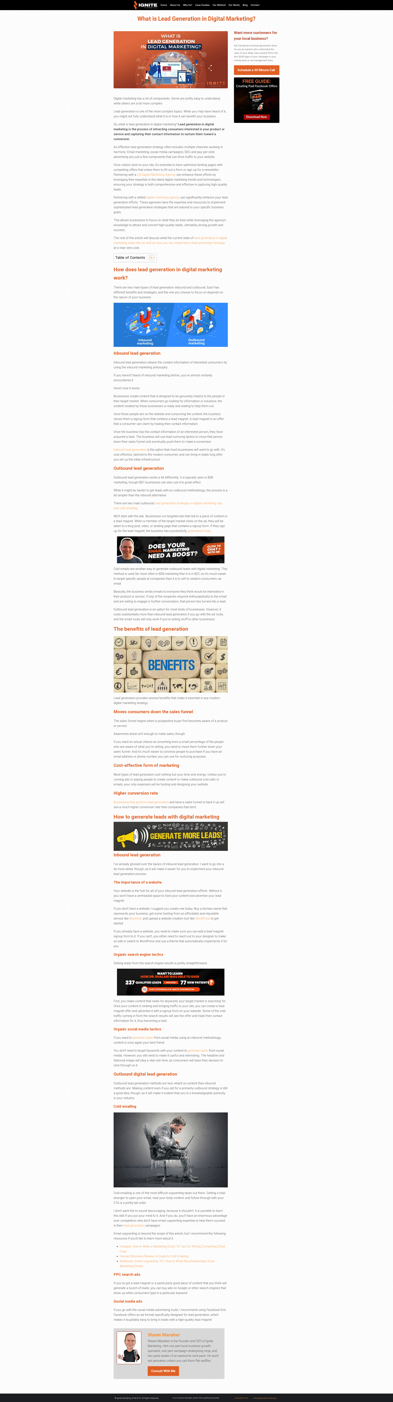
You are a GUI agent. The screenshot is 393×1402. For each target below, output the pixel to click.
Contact (255, 5)
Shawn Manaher (164, 1334)
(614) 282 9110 (241, 1398)
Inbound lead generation (130, 449)
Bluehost (135, 918)
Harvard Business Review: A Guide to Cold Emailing (154, 1256)
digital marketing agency (162, 197)
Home (164, 5)
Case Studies (202, 5)
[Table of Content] (151, 257)
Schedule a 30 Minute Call (256, 70)
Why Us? (187, 5)
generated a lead (199, 531)
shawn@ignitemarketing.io (265, 1398)
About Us (175, 5)
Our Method (219, 5)
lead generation (133, 1225)
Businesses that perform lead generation (141, 802)
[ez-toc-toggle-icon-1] (150, 257)
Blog (245, 5)
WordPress (202, 918)
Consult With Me (163, 1371)
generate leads (143, 1037)
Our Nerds (234, 5)
